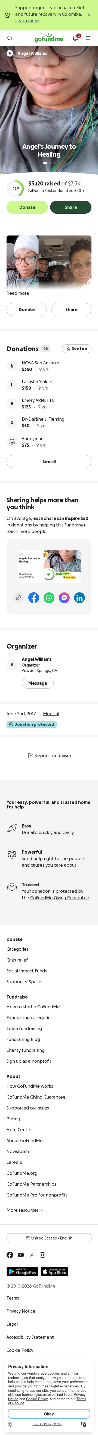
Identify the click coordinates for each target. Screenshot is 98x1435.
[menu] (88, 38)
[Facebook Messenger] (64, 598)
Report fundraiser (53, 755)
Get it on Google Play (22, 1271)
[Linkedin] (79, 598)
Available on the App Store (54, 1271)
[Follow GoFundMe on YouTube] (20, 1255)
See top (79, 348)
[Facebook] (33, 598)
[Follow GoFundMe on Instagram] (42, 1255)
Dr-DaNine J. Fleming (43, 419)
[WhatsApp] (49, 598)
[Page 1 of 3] (45, 163)
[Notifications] (75, 38)
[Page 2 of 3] (50, 163)
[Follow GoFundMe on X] (31, 1255)
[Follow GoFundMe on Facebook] (9, 1255)
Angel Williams (37, 659)
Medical (51, 713)
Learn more (27, 20)
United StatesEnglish (51, 1238)
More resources (23, 1210)
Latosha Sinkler (37, 381)
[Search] (9, 38)
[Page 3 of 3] (54, 163)
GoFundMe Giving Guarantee (59, 897)
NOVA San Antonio (40, 362)
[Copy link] (18, 598)
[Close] (89, 15)
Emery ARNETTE (38, 400)
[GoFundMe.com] (49, 38)
